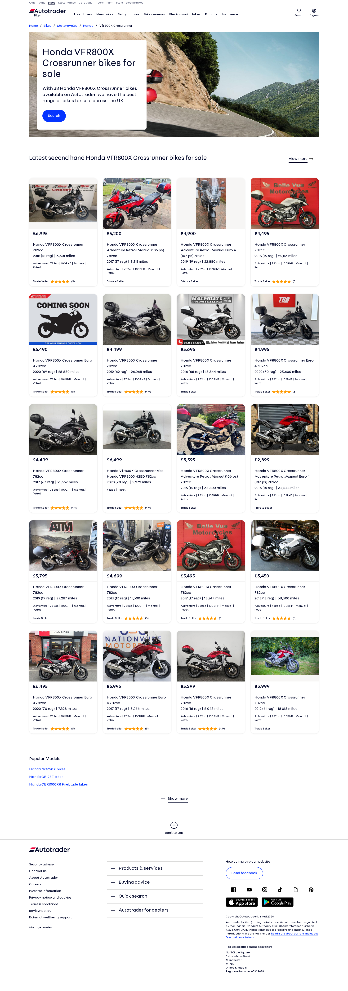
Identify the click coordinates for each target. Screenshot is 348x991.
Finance (211, 14)
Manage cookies (40, 927)
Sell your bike (128, 14)
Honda (88, 26)
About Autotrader (43, 878)
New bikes (104, 14)
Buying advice (134, 882)
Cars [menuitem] (32, 2)
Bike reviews (154, 14)
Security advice (41, 864)
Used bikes (83, 14)
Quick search (133, 896)
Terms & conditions (43, 904)
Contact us (38, 871)
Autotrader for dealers (144, 910)
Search (54, 116)
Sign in (314, 15)
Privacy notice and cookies (50, 897)
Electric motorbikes (185, 14)
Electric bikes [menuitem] (134, 2)
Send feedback (244, 873)
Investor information (45, 891)
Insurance (230, 14)
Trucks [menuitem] (99, 2)
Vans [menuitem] (41, 2)
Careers (35, 884)
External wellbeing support (50, 917)
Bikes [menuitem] (51, 2)
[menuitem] (83, 15)
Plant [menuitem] (119, 2)
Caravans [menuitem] (85, 2)
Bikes (47, 26)
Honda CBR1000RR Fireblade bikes (58, 784)
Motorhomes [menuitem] (67, 2)
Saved (298, 15)
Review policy (40, 911)
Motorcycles (67, 26)
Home (33, 26)
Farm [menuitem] (110, 2)
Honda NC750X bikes (47, 769)
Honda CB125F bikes (46, 777)
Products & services (141, 868)
